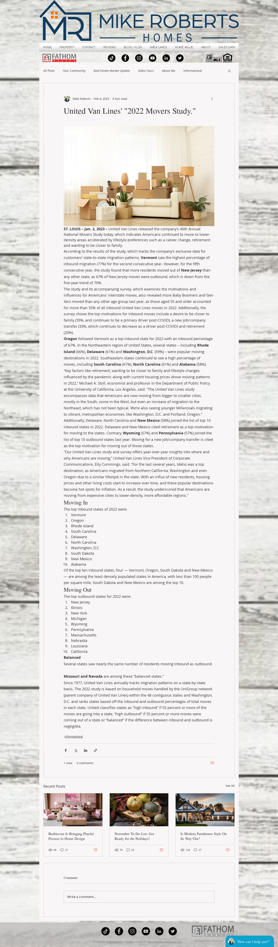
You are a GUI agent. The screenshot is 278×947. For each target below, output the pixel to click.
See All (230, 786)
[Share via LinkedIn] (86, 750)
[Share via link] (95, 750)
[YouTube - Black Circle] (152, 58)
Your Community (74, 71)
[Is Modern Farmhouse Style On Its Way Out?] (205, 809)
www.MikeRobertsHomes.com (165, 942)
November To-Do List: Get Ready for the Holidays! (134, 836)
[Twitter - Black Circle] (180, 58)
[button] (67, 47)
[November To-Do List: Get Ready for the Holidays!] (139, 809)
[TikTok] (111, 58)
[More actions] (211, 98)
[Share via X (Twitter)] (76, 750)
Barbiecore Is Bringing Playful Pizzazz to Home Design (71, 836)
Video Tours (146, 71)
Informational (192, 71)
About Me (168, 71)
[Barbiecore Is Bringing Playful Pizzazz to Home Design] (73, 809)
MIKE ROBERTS (114, 942)
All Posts (49, 71)
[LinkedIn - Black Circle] (166, 58)
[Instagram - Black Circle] (139, 58)
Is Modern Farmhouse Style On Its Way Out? (204, 836)
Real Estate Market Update (112, 71)
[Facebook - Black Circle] (125, 58)
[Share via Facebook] (66, 750)
